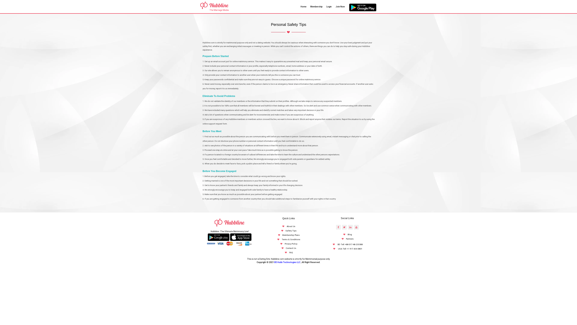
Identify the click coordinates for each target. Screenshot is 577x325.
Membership (316, 6)
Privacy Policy (291, 244)
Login (329, 6)
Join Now (340, 6)
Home (303, 6)
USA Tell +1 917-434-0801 (349, 249)
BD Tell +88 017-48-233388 (350, 244)
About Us (291, 226)
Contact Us (291, 248)
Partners (350, 239)
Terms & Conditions (291, 239)
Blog (350, 234)
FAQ (291, 252)
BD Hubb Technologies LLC (287, 262)
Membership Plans (291, 235)
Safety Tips (291, 231)
